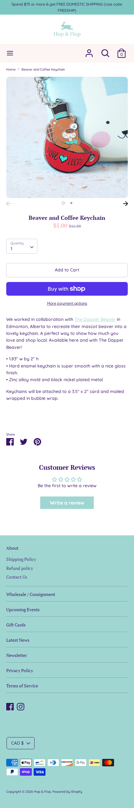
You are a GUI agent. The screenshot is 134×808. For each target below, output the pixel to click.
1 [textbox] (11, 249)
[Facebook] (10, 706)
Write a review (67, 503)
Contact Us (16, 577)
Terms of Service (22, 686)
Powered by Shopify (67, 791)
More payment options (67, 303)
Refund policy (19, 568)
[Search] (105, 50)
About (12, 548)
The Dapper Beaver (95, 319)
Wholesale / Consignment (30, 594)
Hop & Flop (42, 791)
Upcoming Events (23, 609)
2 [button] (71, 203)
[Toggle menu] (10, 53)
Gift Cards (16, 625)
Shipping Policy (21, 559)
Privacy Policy (19, 670)
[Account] (89, 50)
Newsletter (16, 655)
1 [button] (63, 203)
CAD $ (17, 743)
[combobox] (21, 246)
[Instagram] (20, 706)
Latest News (17, 640)
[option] (67, 137)
